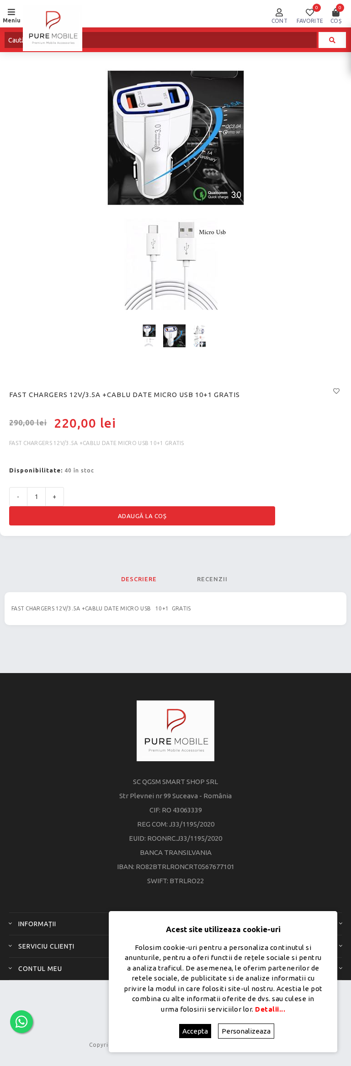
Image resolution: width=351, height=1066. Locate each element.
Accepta (195, 1031)
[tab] (139, 579)
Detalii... (270, 1009)
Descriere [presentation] (139, 579)
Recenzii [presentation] (212, 579)
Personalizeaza (246, 1031)
